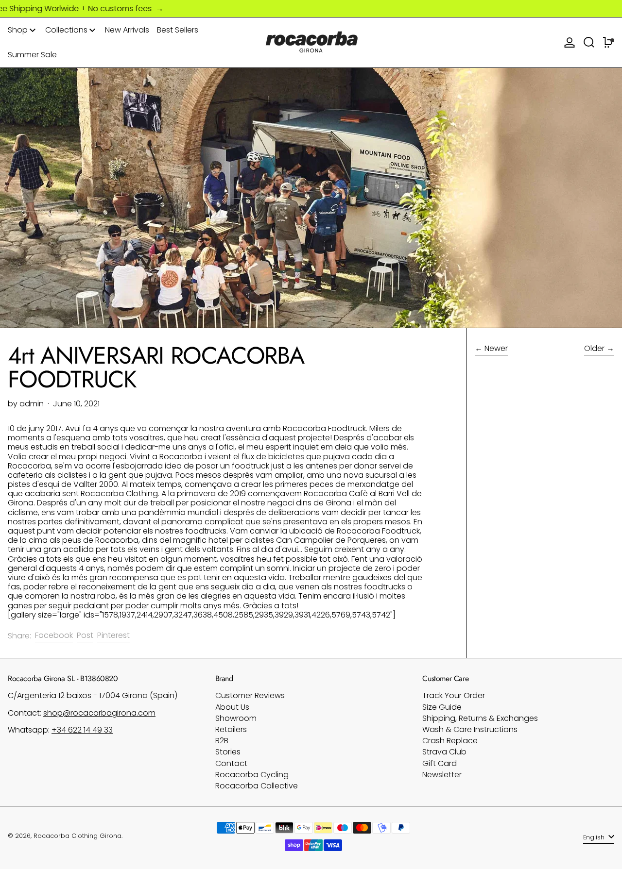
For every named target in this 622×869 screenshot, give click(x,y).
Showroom (236, 718)
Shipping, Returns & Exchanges (480, 718)
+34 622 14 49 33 (82, 729)
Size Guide (442, 707)
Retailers (231, 729)
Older (594, 349)
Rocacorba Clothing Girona (77, 836)
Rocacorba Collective (256, 785)
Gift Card (439, 763)
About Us (232, 707)
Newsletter (442, 774)
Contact (231, 763)
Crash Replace (450, 740)
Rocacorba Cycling (252, 774)
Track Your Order (453, 695)
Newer (496, 349)
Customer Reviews (250, 695)
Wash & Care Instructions (470, 729)
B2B (221, 740)
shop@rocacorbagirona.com (99, 713)
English (594, 837)
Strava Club (444, 751)
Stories (228, 751)
